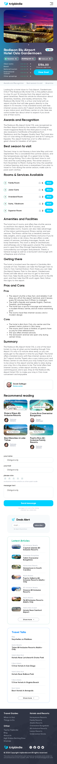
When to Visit (9, 717)
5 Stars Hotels (16, 663)
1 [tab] (28, 44)
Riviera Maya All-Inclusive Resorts (12, 414)
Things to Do (9, 720)
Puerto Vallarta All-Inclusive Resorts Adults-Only (34, 580)
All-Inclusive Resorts (14, 407)
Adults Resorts (28, 576)
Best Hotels (16, 688)
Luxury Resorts (36, 731)
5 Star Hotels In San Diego (23, 666)
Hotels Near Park (18, 655)
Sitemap (7, 741)
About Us (7, 735)
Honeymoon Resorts (30, 565)
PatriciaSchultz (13, 420)
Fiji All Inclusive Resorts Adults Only (33, 601)
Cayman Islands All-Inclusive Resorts (32, 549)
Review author (18, 386)
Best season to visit (34, 83)
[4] (17, 478)
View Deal (43, 72)
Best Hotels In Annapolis (22, 691)
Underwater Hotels (38, 734)
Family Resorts (38, 432)
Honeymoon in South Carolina (32, 569)
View (49, 183)
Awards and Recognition (14, 83)
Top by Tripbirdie (13, 432)
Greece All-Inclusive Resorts (32, 591)
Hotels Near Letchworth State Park (28, 657)
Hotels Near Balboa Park (23, 674)
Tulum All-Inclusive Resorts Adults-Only (27, 648)
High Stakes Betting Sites (14, 738)
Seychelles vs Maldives (22, 639)
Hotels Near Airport (30, 608)
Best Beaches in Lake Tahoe (14, 439)
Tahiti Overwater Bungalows (30, 559)
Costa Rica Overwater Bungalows (41, 414)
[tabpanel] (28, 26)
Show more (27, 619)
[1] (5, 478)
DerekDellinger (39, 420)
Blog (13, 637)
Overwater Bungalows (41, 407)
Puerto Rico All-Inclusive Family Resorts (37, 440)
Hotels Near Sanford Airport (32, 611)
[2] (9, 478)
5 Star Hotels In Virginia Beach (25, 682)
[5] (22, 478)
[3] (13, 478)
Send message (28, 503)
